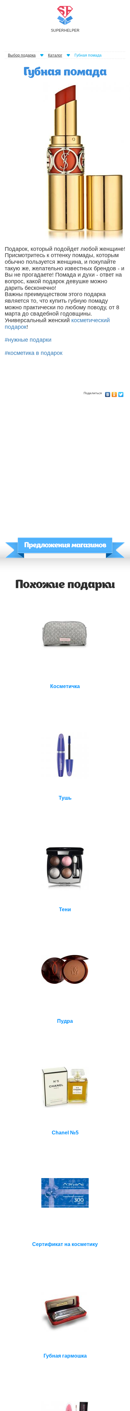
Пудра (65, 1021)
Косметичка (65, 686)
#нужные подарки (28, 340)
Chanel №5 (65, 1132)
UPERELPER (65, 30)
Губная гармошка (65, 1356)
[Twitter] (121, 392)
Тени (65, 909)
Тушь (65, 798)
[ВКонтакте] (107, 392)
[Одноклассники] (114, 392)
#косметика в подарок (33, 353)
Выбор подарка (22, 55)
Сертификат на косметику (65, 1244)
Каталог (55, 55)
